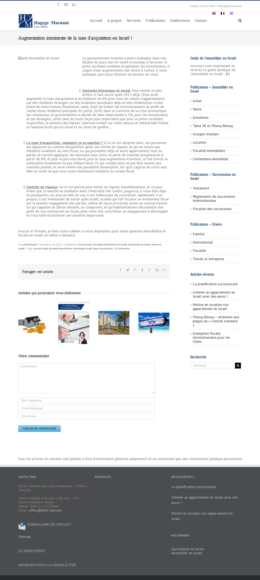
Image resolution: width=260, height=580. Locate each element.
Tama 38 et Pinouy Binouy (213, 125)
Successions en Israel (187, 549)
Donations (201, 117)
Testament (201, 188)
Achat (197, 100)
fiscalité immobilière (60, 248)
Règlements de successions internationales (214, 198)
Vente (197, 109)
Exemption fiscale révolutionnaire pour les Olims (211, 337)
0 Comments (122, 248)
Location (199, 142)
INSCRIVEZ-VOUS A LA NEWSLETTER (47, 565)
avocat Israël (41, 248)
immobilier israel (82, 248)
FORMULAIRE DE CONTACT (48, 524)
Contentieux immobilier (210, 159)
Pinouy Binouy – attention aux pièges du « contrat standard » (216, 321)
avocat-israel (84, 244)
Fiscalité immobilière (209, 150)
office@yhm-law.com (230, 5)
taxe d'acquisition (103, 248)
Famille (199, 234)
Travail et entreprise (208, 258)
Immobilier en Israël (139, 244)
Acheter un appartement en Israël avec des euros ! (214, 294)
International (203, 242)
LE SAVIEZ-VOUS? (31, 550)
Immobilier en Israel (186, 553)
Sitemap (24, 536)
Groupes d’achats (206, 134)
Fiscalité (199, 250)
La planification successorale (215, 284)
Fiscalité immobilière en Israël (110, 244)
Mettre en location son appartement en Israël (211, 306)
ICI (228, 74)
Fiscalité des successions (212, 208)
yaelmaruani (30, 244)
